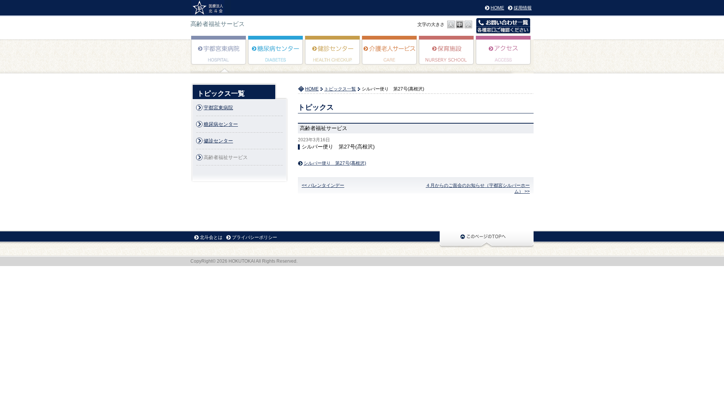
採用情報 (523, 8)
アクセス (503, 55)
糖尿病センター (275, 55)
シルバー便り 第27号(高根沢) (335, 163)
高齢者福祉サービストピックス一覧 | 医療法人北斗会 (210, 7)
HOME (497, 8)
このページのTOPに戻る (487, 239)
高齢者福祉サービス (389, 55)
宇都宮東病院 (219, 55)
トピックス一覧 (340, 89)
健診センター (332, 55)
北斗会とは (211, 237)
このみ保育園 (446, 55)
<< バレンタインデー (323, 185)
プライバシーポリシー (254, 237)
